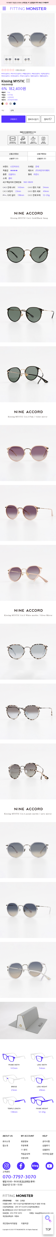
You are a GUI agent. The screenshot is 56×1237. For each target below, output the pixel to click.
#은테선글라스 (15, 76)
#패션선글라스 (36, 73)
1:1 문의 (24, 1149)
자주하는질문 (47, 1154)
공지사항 (46, 1141)
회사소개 (6, 1141)
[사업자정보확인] (33, 1207)
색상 (2, 110)
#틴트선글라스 (5, 76)
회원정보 (24, 1141)
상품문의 (46, 1149)
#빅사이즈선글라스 (16, 73)
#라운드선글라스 (25, 76)
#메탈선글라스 (27, 73)
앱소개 (5, 1145)
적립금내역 (25, 1154)
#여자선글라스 (5, 73)
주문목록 (24, 1145)
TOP (48, 1229)
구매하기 (13, 119)
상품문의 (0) (41, 158)
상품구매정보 (41, 154)
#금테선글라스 (45, 73)
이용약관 (24, 1223)
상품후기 (46, 1145)
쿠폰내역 (24, 1158)
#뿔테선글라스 (44, 76)
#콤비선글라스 (34, 76)
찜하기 (46, 119)
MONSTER (28, 8)
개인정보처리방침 (10, 1223)
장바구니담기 (33, 119)
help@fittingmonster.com (44, 1213)
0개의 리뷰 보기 (20, 70)
